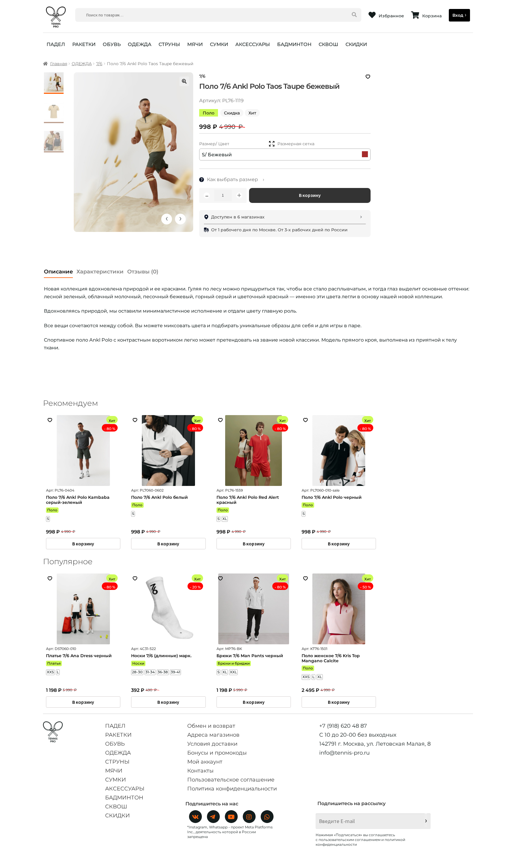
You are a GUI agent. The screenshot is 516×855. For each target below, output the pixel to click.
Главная (58, 63)
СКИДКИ (356, 44)
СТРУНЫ (169, 44)
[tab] (58, 270)
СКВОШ (328, 44)
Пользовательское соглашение (230, 779)
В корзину (310, 195)
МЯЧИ (195, 44)
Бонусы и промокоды (217, 753)
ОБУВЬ (112, 44)
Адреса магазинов (213, 735)
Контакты (200, 770)
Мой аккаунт (204, 761)
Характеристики (100, 271)
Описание (58, 271)
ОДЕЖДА (139, 44)
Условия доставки (212, 744)
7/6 (99, 63)
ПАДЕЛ (56, 44)
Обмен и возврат (211, 726)
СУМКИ (219, 44)
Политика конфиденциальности (232, 788)
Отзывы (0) (142, 271)
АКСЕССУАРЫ (252, 44)
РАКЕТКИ (84, 44)
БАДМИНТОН (294, 44)
